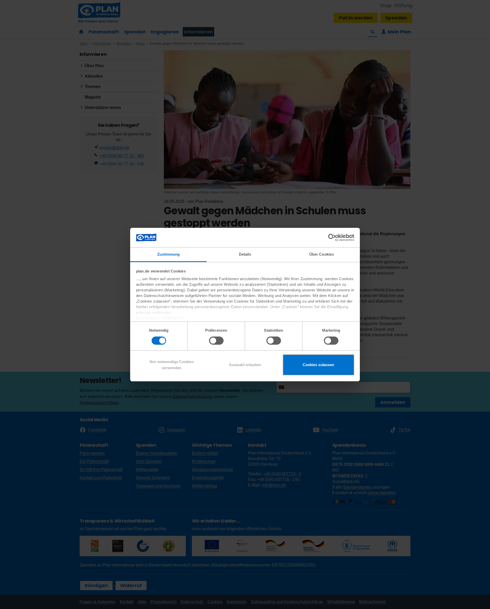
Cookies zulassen (318, 365)
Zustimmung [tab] (168, 254)
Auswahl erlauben (245, 365)
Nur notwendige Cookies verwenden (172, 364)
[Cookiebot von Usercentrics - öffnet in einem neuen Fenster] (332, 237)
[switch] (216, 341)
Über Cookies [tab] (321, 254)
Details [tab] (245, 254)
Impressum (174, 318)
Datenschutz (148, 318)
